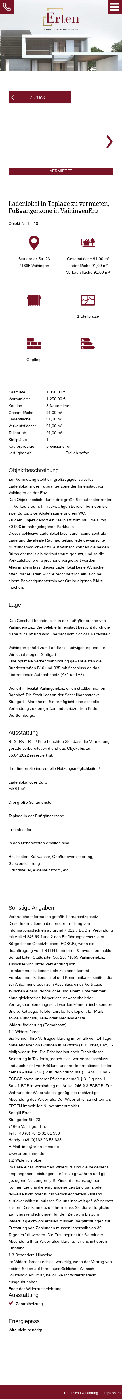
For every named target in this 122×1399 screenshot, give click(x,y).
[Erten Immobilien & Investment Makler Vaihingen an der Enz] (61, 19)
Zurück (37, 97)
